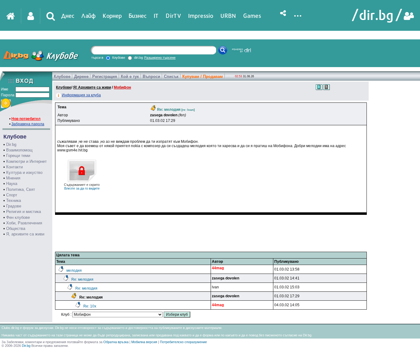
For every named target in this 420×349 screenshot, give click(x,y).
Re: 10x (89, 306)
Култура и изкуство (24, 172)
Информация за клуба (81, 95)
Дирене (81, 76)
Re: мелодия (82, 279)
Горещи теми (18, 155)
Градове (13, 206)
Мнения (13, 178)
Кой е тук (130, 76)
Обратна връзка (116, 342)
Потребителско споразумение (183, 342)
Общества (15, 228)
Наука (11, 183)
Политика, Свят (20, 189)
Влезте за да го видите (82, 186)
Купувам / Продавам (202, 76)
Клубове (62, 76)
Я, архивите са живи (25, 234)
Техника (13, 200)
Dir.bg (11, 144)
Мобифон (122, 87)
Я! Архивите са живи (92, 87)
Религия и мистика (23, 211)
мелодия (74, 270)
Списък (171, 76)
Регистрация (104, 76)
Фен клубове (18, 217)
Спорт (11, 195)
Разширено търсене (160, 57)
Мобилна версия (144, 342)
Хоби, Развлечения (24, 223)
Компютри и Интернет (26, 161)
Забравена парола (27, 124)
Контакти (14, 167)
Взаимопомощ (19, 150)
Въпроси (151, 76)
